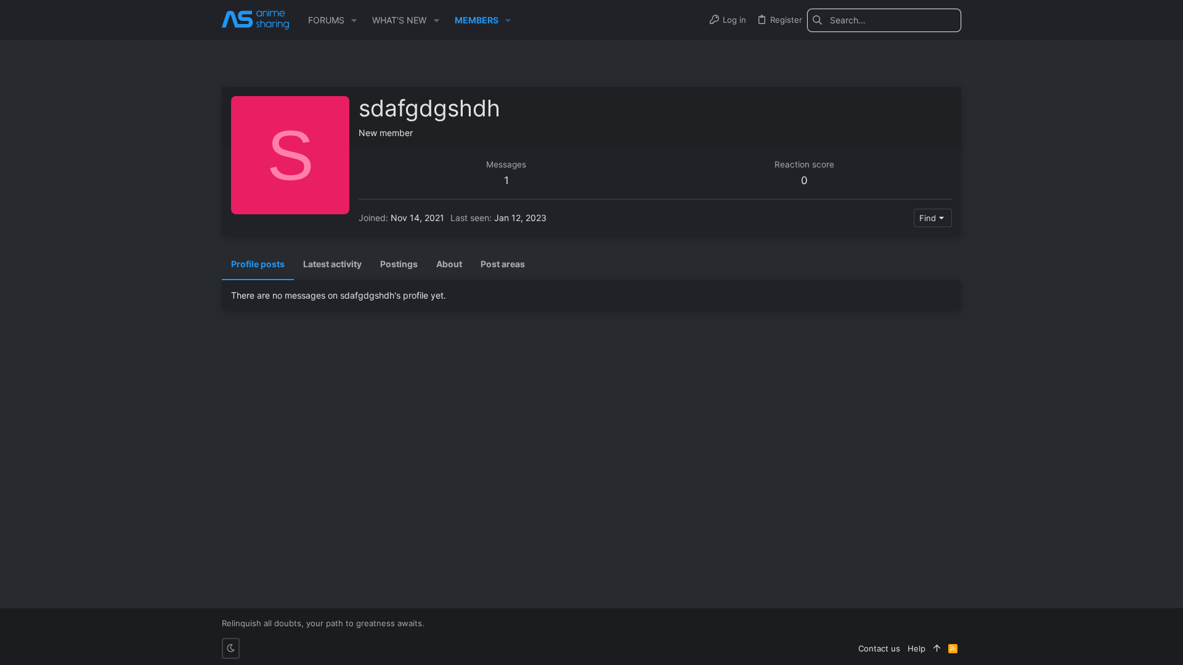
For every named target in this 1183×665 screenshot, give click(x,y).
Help (916, 648)
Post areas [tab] (503, 264)
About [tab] (449, 264)
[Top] (937, 648)
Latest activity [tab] (332, 264)
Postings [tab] (399, 264)
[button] (354, 20)
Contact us (879, 648)
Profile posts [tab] (258, 264)
